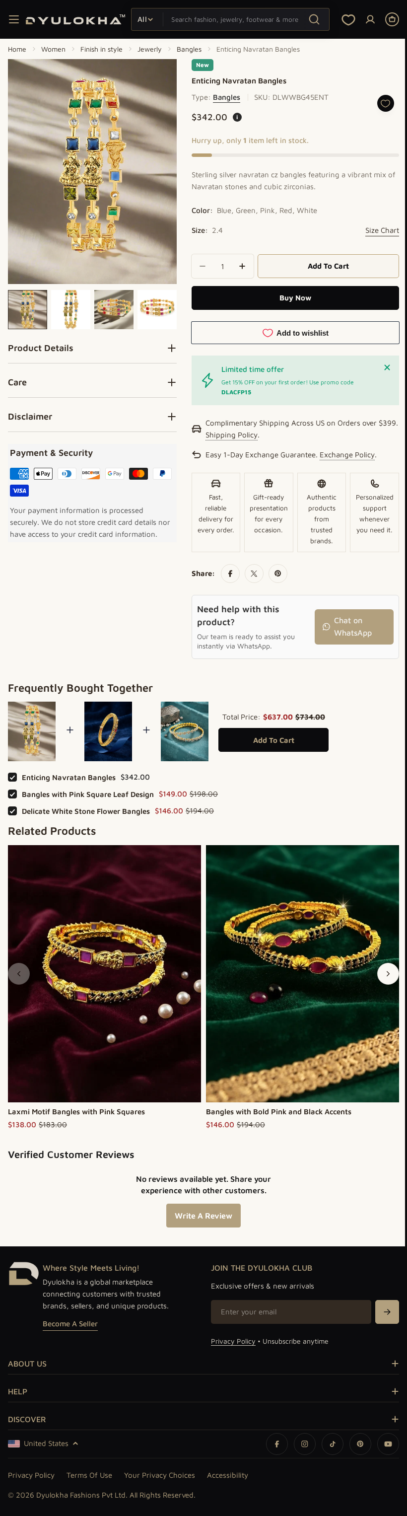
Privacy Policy (229, 1341)
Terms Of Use (89, 1475)
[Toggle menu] (14, 19)
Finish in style (101, 49)
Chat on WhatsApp (347, 627)
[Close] (379, 367)
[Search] (314, 19)
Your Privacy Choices (159, 1475)
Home (17, 49)
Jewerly (149, 49)
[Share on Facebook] (226, 573)
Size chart (375, 230)
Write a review (200, 1214)
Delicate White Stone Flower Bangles (86, 809)
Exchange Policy (343, 455)
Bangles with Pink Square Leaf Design (88, 793)
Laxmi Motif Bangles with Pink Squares (76, 1110)
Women (53, 49)
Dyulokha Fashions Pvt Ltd (81, 1495)
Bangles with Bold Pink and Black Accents (278, 1110)
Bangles (189, 49)
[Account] (370, 19)
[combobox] (230, 19)
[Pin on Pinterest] (274, 573)
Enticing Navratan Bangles (69, 776)
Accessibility (227, 1475)
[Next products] (381, 972)
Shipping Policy (249, 435)
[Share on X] (250, 573)
